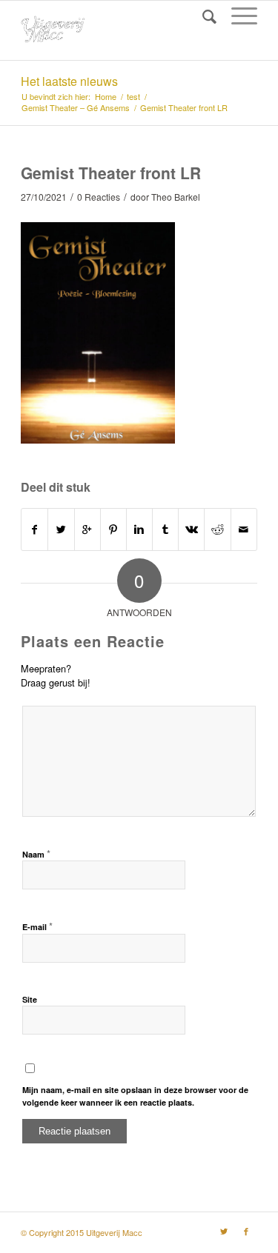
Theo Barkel (175, 196)
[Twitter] (224, 1231)
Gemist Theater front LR (111, 172)
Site (29, 999)
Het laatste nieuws (69, 81)
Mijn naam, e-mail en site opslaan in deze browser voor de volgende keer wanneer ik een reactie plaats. (135, 1096)
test (133, 96)
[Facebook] (246, 1231)
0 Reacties (98, 196)
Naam (36, 853)
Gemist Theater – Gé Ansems (75, 107)
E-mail (37, 926)
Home (105, 96)
